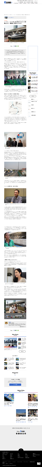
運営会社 (3, 463)
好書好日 (19, 455)
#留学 (32, 406)
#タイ (15, 375)
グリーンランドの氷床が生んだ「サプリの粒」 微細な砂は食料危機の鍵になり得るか (21, 419)
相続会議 (26, 454)
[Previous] (5, 316)
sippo (18, 453)
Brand (36, 3)
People (21, 3)
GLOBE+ (8, 2)
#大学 (30, 406)
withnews (4, 457)
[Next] (25, 316)
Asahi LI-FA (26, 456)
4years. (26, 453)
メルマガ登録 (34, 0)
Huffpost (11, 455)
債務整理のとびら (12, 458)
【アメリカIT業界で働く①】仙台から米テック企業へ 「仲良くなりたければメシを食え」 (9, 403)
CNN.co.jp (11, 454)
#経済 (36, 406)
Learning (32, 3)
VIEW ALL (22, 351)
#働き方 (34, 406)
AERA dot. (11, 456)
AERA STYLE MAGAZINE (20, 457)
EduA (3, 455)
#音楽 (28, 407)
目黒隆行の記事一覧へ (22, 326)
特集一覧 (21, 0)
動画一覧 (26, 0)
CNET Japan (11, 453)
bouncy (11, 457)
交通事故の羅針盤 (27, 457)
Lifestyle (24, 3)
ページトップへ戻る (21, 451)
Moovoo (3, 456)
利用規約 (3, 462)
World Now (16, 3)
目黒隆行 (10, 322)
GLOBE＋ (19, 454)
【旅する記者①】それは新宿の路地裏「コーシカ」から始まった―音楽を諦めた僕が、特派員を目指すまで (33, 404)
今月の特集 (18, 0)
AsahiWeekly (34, 456)
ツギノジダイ (26, 455)
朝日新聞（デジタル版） (5, 453)
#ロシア (29, 406)
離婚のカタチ (4, 458)
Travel (29, 3)
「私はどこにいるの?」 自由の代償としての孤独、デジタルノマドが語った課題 (33, 419)
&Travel (6, 454)
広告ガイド (7, 463)
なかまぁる (19, 456)
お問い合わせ (11, 463)
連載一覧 (24, 0)
